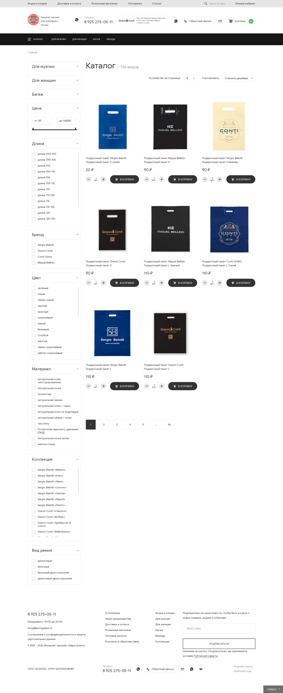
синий (41, 294)
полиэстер (44, 394)
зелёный (43, 288)
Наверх (272, 689)
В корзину (126, 179)
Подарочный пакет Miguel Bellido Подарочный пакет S (164, 160)
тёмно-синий (46, 300)
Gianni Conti (45, 251)
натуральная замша (50, 400)
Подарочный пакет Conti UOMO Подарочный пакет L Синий (222, 263)
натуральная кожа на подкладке (58, 411)
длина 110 (44, 189)
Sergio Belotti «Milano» (52, 469)
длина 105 (44, 177)
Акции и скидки (37, 3)
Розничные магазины (104, 3)
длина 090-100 (47, 154)
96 (169, 424)
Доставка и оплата (69, 3)
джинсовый (45, 560)
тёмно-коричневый (49, 347)
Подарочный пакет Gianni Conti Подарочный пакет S (105, 263)
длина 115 (43, 201)
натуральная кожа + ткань (54, 406)
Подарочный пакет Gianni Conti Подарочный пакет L (163, 367)
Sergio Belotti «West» (51, 481)
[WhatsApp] (77, 19)
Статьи (156, 3)
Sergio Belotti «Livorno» (52, 487)
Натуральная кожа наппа (53, 438)
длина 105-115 (46, 183)
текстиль (43, 423)
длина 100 (44, 165)
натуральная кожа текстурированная (49, 381)
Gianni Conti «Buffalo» (51, 517)
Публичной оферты (206, 656)
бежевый (43, 329)
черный (42, 306)
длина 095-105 (47, 159)
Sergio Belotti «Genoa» (52, 493)
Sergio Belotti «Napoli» (51, 499)
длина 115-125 (46, 207)
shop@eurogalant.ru (40, 628)
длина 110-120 (46, 195)
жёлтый (42, 341)
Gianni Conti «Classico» (52, 511)
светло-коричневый (50, 353)
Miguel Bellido (46, 262)
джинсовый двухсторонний (55, 578)
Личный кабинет (245, 3)
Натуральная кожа (49, 388)
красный (43, 311)
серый (42, 323)
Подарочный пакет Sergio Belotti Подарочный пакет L (106, 367)
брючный (43, 566)
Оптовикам (135, 3)
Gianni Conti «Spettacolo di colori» (54, 524)
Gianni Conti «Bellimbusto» (54, 531)
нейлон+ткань (46, 444)
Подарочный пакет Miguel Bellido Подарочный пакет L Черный (164, 263)
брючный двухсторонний (53, 572)
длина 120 (44, 213)
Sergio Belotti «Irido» (50, 475)
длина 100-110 (46, 171)
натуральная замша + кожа (55, 417)
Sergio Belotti (46, 245)
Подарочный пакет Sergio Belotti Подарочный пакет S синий (106, 160)
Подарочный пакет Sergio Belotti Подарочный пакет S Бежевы (222, 160)
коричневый (45, 317)
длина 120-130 (46, 218)
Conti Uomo (45, 256)
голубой (43, 335)
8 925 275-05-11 (98, 21)
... (156, 424)
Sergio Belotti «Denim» (51, 505)
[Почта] (220, 21)
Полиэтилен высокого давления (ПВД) (58, 431)
